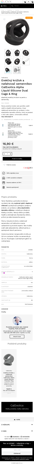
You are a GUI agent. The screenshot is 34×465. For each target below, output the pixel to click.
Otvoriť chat (17, 336)
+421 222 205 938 (9, 332)
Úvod (2, 10)
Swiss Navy (11, 130)
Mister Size (11, 122)
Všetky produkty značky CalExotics (17, 409)
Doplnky (10, 10)
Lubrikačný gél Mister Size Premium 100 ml (14, 124)
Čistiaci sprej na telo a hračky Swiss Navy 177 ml (15, 132)
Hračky (17, 10)
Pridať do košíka (17, 158)
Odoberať (17, 453)
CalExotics (4, 77)
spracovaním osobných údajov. (20, 459)
